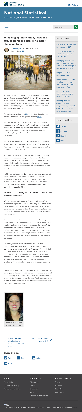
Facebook (58, 385)
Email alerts (59, 392)
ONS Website (73, 5)
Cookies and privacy (11, 385)
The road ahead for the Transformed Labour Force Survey (65, 54)
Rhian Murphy (15, 49)
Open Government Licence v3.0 (42, 407)
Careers (33, 385)
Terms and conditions (12, 389)
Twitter (58, 382)
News (32, 392)
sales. (39, 117)
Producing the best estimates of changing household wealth (64, 94)
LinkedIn (58, 389)
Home (6, 27)
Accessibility (8, 382)
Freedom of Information (39, 396)
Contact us (34, 389)
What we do (34, 382)
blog (27, 114)
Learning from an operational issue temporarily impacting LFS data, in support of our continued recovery (66, 106)
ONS (22, 51)
